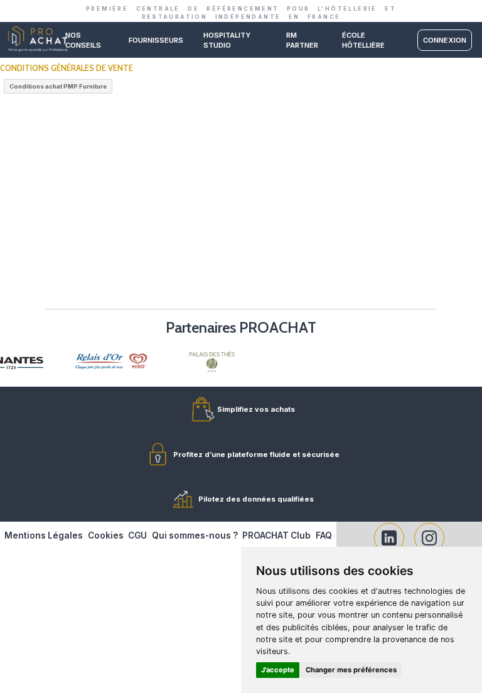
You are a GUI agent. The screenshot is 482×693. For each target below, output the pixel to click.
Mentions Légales (43, 535)
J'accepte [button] (277, 669)
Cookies (106, 535)
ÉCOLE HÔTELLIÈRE (363, 40)
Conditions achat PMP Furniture (58, 86)
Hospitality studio (226, 40)
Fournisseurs (156, 40)
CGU (137, 535)
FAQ (324, 535)
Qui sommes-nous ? (195, 535)
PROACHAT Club (276, 535)
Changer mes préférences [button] (351, 669)
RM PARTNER (302, 40)
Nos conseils (83, 40)
